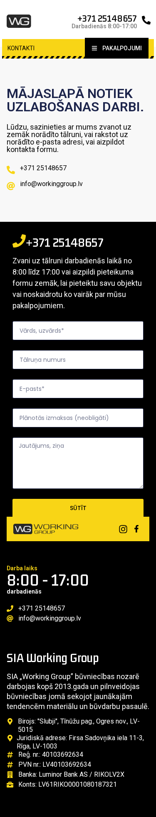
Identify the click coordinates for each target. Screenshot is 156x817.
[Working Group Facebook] (136, 528)
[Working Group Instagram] (123, 529)
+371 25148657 (107, 18)
